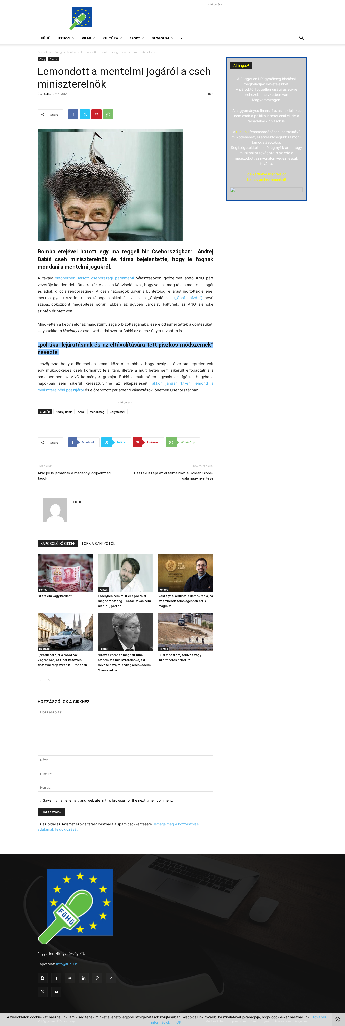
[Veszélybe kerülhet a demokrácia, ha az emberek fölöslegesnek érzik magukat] (185, 573)
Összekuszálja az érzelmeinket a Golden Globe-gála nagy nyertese (173, 476)
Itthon (64, 38)
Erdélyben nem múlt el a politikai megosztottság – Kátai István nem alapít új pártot (124, 601)
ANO (81, 412)
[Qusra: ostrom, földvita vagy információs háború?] (185, 632)
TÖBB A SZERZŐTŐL (98, 544)
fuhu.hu (242, 132)
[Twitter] (85, 114)
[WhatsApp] (108, 114)
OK (178, 1022)
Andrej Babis (64, 412)
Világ (86, 38)
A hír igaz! (241, 66)
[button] (301, 38)
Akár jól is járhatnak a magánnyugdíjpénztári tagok (74, 476)
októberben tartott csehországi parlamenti (94, 278)
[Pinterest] (96, 114)
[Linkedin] (84, 978)
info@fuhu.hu (68, 964)
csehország (97, 412)
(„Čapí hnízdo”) (188, 297)
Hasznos (44, 648)
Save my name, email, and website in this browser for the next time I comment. (108, 800)
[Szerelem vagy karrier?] (65, 573)
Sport (135, 38)
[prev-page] (41, 680)
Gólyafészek (117, 412)
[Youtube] (56, 992)
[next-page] (49, 680)
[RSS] (111, 978)
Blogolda (160, 38)
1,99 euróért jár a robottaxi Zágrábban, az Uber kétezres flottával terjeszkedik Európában (62, 660)
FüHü (46, 38)
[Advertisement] (215, 18)
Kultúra (110, 38)
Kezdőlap (44, 52)
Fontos (71, 52)
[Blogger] (43, 978)
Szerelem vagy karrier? (55, 596)
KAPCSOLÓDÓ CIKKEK (58, 544)
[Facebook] (73, 114)
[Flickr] (70, 978)
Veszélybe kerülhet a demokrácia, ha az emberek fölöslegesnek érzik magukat (185, 601)
